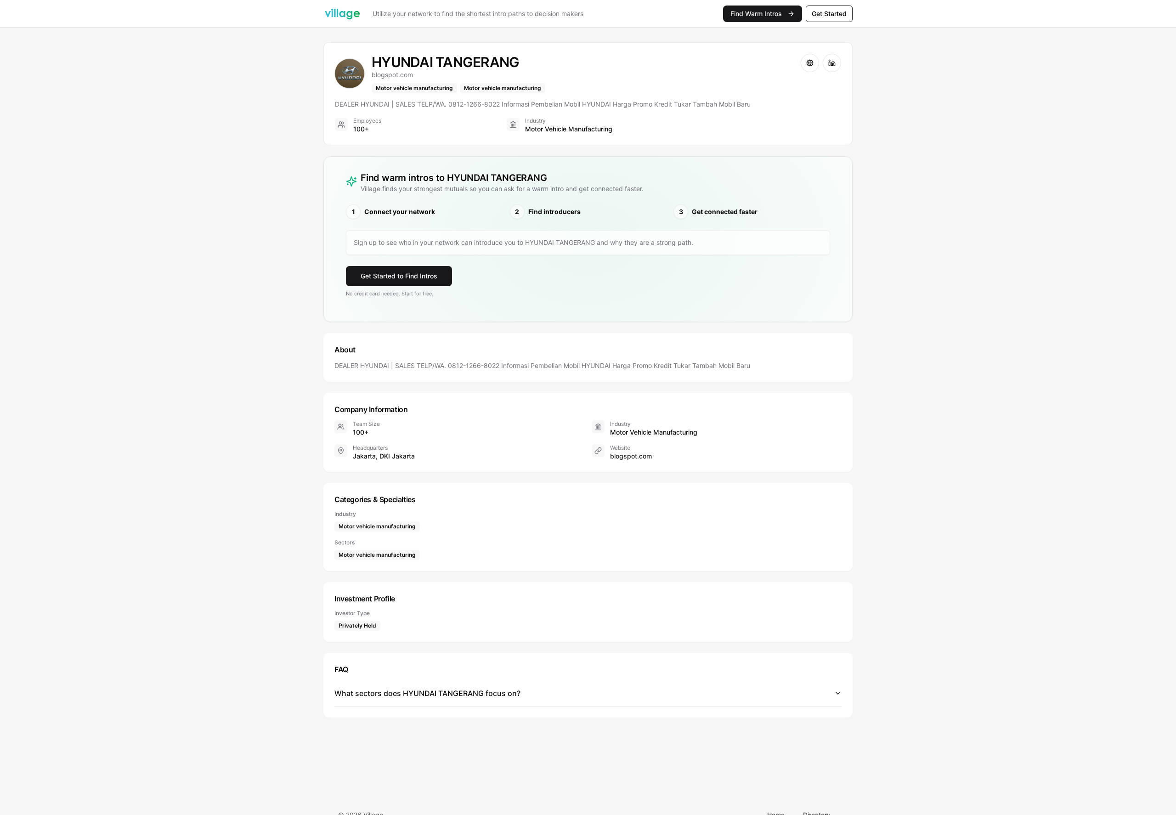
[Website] (810, 63)
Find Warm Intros (756, 13)
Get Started (829, 13)
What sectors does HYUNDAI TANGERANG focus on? (427, 693)
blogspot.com (631, 456)
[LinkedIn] (832, 63)
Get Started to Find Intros (399, 276)
